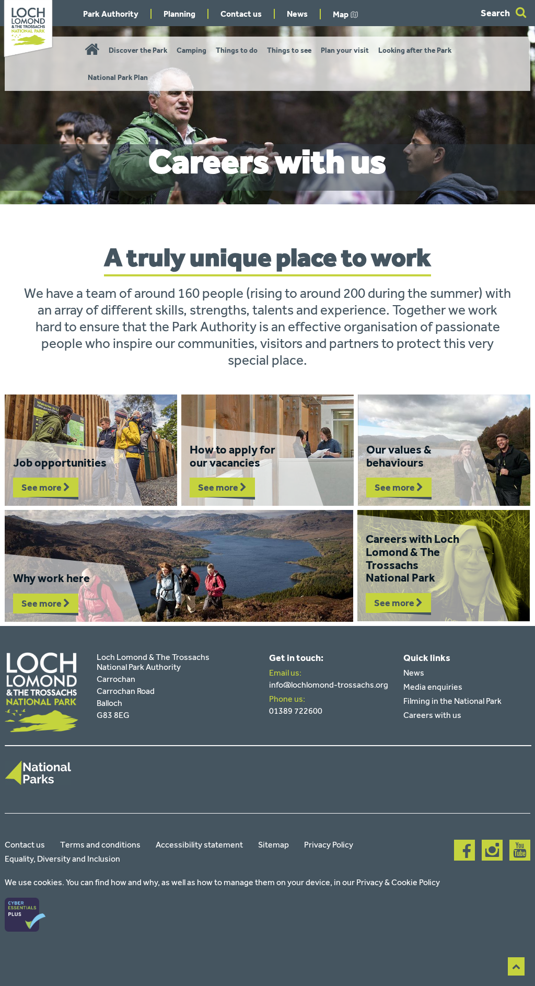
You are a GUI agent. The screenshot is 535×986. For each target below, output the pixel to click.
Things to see (289, 50)
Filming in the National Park (452, 701)
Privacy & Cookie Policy (398, 882)
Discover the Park (138, 50)
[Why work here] (179, 565)
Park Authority (110, 14)
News (297, 14)
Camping (191, 50)
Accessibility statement (199, 845)
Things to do (237, 50)
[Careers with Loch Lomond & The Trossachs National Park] (443, 565)
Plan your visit (345, 50)
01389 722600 (295, 711)
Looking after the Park (414, 50)
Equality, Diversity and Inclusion (62, 859)
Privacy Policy (328, 845)
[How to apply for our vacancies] (267, 450)
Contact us (241, 14)
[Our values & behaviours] (444, 450)
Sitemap (273, 845)
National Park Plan (118, 77)
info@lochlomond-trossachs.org (328, 685)
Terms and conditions (100, 845)
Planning (179, 14)
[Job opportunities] (91, 450)
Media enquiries (432, 687)
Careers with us (432, 715)
